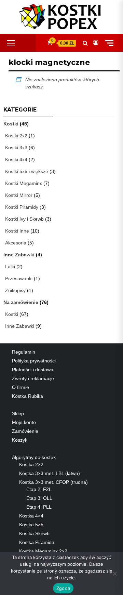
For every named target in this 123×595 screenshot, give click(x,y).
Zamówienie (25, 431)
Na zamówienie (20, 302)
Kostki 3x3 (16, 147)
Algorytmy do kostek (34, 457)
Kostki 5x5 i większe (26, 171)
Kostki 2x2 (16, 135)
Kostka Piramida (36, 542)
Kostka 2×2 (31, 464)
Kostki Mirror (18, 195)
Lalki (10, 266)
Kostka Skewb (34, 533)
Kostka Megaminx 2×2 (43, 551)
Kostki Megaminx (23, 183)
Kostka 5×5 (31, 524)
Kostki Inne (17, 231)
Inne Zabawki (19, 254)
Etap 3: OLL (39, 498)
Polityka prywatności (34, 360)
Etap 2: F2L (39, 489)
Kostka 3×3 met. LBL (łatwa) (49, 473)
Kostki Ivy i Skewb (24, 219)
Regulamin (23, 352)
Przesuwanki (18, 278)
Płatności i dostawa (32, 369)
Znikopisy (15, 290)
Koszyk (19, 440)
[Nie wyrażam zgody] (114, 573)
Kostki (10, 123)
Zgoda (63, 588)
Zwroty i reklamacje (33, 378)
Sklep (18, 413)
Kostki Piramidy (21, 207)
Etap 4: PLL (39, 507)
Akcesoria (15, 242)
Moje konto (24, 422)
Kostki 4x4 (16, 159)
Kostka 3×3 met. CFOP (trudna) (53, 482)
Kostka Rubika (27, 396)
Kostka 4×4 (31, 515)
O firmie (20, 387)
